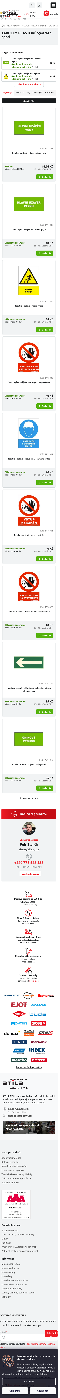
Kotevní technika (9, 1162)
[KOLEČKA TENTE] (19, 1042)
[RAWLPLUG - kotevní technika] (12, 995)
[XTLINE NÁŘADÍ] (39, 1005)
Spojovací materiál (11, 1158)
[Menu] (53, 5)
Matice (4, 1238)
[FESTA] (39, 1060)
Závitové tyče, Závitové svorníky (17, 1234)
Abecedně (49, 92)
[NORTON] (19, 1051)
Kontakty (6, 1296)
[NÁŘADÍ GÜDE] (38, 1014)
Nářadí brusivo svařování (14, 1166)
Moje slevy (6, 1276)
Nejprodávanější (34, 92)
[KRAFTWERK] (39, 1042)
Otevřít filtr (29, 101)
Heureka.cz (33, 981)
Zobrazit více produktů (27, 84)
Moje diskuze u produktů (14, 1284)
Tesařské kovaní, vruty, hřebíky (16, 1174)
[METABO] (19, 1060)
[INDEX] (37, 1051)
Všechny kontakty (30, 873)
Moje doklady (8, 1272)
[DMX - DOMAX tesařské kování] (12, 1033)
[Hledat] (32, 5)
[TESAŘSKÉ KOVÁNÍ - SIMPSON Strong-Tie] (29, 1033)
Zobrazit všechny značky (29, 1067)
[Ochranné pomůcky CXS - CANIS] (46, 1033)
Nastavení (29, 1381)
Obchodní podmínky (11, 1288)
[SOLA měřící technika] (39, 1023)
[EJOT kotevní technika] (19, 1004)
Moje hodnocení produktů (14, 1280)
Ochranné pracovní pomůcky (16, 1178)
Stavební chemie (9, 1182)
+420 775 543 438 (28, 863)
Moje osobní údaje (10, 1264)
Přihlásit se (54, 1334)
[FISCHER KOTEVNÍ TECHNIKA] (46, 995)
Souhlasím (42, 1390)
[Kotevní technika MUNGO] (28, 995)
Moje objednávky (10, 1268)
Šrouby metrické (9, 1230)
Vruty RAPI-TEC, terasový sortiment (19, 1246)
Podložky (6, 1242)
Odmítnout (14, 1390)
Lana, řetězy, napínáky (12, 1170)
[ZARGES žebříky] (19, 1023)
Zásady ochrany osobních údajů (18, 1292)
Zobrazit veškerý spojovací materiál (19, 1251)
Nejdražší (19, 92)
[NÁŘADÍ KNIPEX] (19, 1013)
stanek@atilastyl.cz (29, 849)
